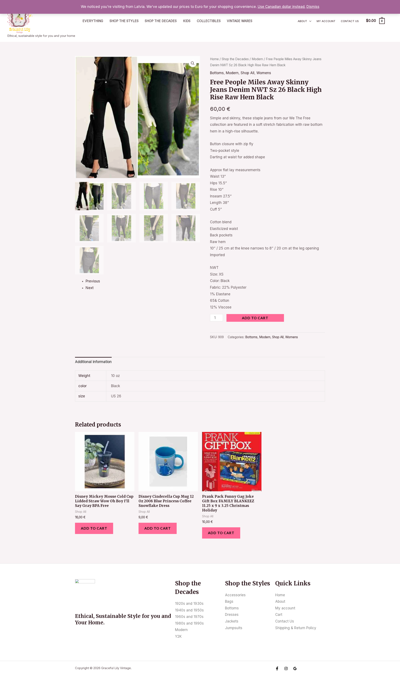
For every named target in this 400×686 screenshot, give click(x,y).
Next (90, 288)
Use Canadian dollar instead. (281, 7)
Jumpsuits (233, 628)
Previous (93, 281)
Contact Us (350, 21)
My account (326, 21)
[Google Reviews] (295, 668)
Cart (278, 614)
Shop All (247, 73)
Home (214, 59)
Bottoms (217, 73)
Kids (186, 21)
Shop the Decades (161, 21)
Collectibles (209, 21)
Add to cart (255, 318)
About (302, 21)
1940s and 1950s (189, 610)
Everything (92, 21)
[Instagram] (286, 668)
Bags (229, 601)
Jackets (231, 621)
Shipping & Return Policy (295, 628)
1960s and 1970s (189, 617)
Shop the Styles (124, 21)
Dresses (232, 614)
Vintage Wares (239, 21)
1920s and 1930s (189, 603)
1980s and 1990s (189, 623)
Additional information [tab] (93, 362)
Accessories (235, 595)
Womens (263, 73)
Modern (257, 59)
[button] (192, 63)
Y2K (178, 636)
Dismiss (312, 7)
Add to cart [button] (94, 528)
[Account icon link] (391, 21)
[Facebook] (277, 668)
